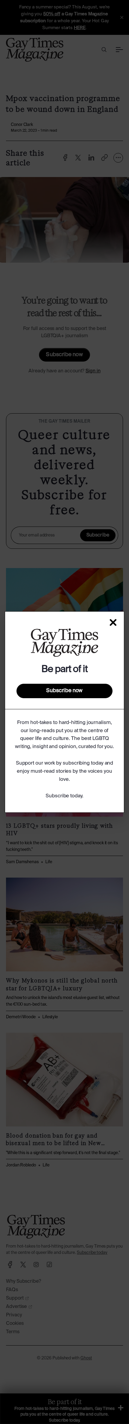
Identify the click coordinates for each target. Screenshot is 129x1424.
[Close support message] (113, 622)
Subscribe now (64, 690)
